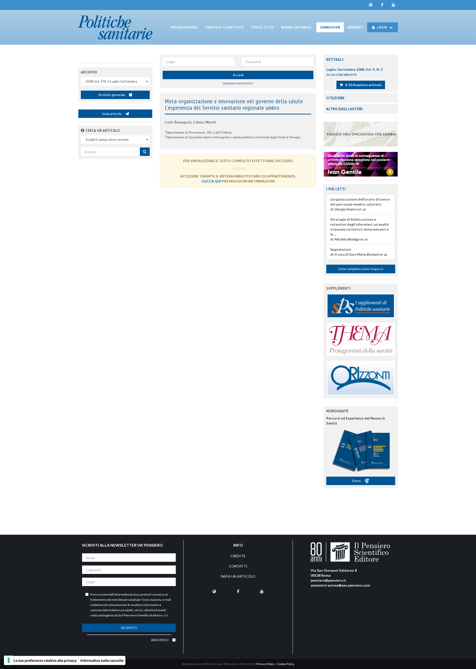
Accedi (238, 75)
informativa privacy (126, 594)
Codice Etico (262, 27)
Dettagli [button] (335, 59)
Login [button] (382, 27)
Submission (330, 27)
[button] (83, 130)
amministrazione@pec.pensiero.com (340, 585)
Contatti (238, 566)
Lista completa (360, 269)
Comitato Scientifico (224, 27)
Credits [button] (238, 556)
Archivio (160, 640)
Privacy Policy (265, 664)
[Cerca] (145, 151)
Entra (356, 481)
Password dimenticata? (238, 83)
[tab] (361, 59)
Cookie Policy (285, 664)
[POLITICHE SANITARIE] (115, 27)
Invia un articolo (238, 576)
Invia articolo (112, 113)
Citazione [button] (335, 97)
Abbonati (355, 27)
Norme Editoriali (297, 27)
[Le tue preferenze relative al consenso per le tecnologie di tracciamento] (8, 660)
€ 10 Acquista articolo (363, 85)
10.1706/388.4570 (343, 74)
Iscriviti (129, 628)
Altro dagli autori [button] (344, 108)
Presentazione (184, 27)
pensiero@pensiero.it (328, 580)
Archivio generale (112, 95)
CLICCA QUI (211, 181)
